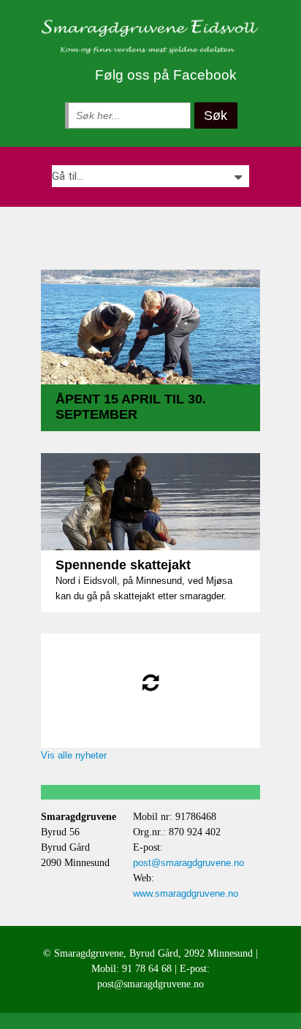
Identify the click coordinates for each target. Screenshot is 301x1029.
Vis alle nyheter (74, 755)
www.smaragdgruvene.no (185, 893)
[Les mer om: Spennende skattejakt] (150, 502)
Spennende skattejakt (123, 565)
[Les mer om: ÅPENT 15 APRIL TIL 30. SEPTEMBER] (150, 327)
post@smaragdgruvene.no (188, 862)
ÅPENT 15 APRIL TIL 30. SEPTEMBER (131, 407)
